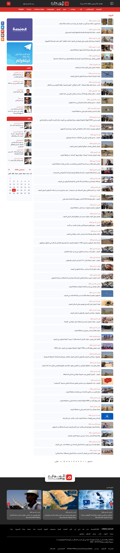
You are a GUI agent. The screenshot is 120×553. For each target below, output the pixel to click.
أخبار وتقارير (90, 9)
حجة (11, 529)
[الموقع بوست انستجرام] (2, 35)
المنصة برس (61, 548)
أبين (71, 529)
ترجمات (29, 9)
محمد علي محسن (18, 123)
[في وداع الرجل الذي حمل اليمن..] (27, 125)
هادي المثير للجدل (18, 92)
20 (29, 190)
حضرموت (53, 529)
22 (21, 190)
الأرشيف (103, 548)
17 (17, 187)
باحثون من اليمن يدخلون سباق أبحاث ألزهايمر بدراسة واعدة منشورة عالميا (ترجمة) (96, 516)
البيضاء (65, 529)
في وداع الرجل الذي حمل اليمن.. (16, 126)
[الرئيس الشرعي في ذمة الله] (27, 84)
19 (10, 187)
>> (61, 461)
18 (14, 187)
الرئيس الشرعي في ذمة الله (15, 83)
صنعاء (29, 529)
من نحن (96, 548)
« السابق (90, 461)
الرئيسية (98, 9)
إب (75, 529)
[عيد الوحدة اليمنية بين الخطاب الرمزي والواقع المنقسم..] (27, 143)
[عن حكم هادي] (27, 101)
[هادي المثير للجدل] (27, 92)
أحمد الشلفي (19, 107)
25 (10, 190)
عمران (94, 533)
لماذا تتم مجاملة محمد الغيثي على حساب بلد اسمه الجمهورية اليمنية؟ (15, 111)
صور (64, 9)
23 (17, 190)
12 (14, 184)
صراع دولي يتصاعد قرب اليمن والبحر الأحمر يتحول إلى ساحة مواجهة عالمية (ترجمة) (60, 516)
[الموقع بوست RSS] (2, 39)
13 (10, 184)
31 (10, 193)
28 (21, 193)
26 (29, 193)
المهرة (46, 529)
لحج (79, 529)
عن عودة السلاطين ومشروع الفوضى (18, 75)
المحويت (17, 529)
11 (17, 184)
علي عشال (20, 98)
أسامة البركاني (19, 140)
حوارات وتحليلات (39, 9)
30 (14, 193)
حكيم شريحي (20, 150)
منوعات (73, 9)
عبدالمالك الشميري (18, 132)
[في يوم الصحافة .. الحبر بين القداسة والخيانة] (27, 152)
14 (29, 187)
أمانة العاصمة (95, 529)
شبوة (59, 529)
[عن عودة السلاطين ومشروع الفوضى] (27, 75)
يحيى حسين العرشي (18, 81)
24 (14, 190)
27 (25, 193)
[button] (111, 504)
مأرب (99, 533)
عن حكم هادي (19, 100)
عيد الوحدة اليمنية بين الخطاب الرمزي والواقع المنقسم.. (17, 144)
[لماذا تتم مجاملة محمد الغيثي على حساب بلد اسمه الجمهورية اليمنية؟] (27, 110)
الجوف (106, 533)
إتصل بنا (110, 548)
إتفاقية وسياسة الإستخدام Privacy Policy (79, 548)
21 (25, 190)
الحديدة (40, 529)
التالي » (56, 461)
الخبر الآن (52, 548)
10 (64, 461)
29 (17, 193)
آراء (81, 9)
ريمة (23, 529)
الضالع (88, 533)
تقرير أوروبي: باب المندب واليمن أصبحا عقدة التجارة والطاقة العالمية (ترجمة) (25, 516)
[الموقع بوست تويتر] (2, 27)
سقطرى (82, 533)
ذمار (34, 529)
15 (25, 187)
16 (21, 187)
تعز (83, 529)
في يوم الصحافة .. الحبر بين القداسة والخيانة (15, 153)
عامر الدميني (20, 90)
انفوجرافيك (50, 9)
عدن (87, 529)
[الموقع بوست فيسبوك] (2, 23)
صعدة (111, 533)
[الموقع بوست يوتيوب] (2, 31)
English (21, 9)
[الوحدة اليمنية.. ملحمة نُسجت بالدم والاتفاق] (27, 134)
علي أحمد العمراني (18, 72)
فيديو (58, 9)
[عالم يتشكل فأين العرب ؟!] (27, 161)
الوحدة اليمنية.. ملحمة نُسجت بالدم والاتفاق (17, 135)
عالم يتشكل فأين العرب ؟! (16, 160)
